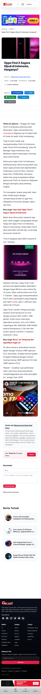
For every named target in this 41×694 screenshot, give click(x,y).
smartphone (8, 133)
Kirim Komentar (9, 486)
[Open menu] (23, 4)
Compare (30, 633)
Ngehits (17, 636)
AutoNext (17, 639)
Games (17, 645)
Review (17, 630)
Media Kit (17, 671)
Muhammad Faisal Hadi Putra (20, 77)
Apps (16, 642)
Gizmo (16, 628)
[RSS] (23, 618)
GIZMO (11, 29)
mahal (14, 302)
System (29, 4)
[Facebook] (7, 618)
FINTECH (4, 639)
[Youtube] (19, 618)
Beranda (4, 29)
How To (17, 633)
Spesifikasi (31, 636)
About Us (4, 671)
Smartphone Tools (33, 628)
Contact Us (11, 671)
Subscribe (20, 662)
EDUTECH (4, 636)
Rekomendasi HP (32, 630)
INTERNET (4, 645)
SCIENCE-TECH (6, 642)
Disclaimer (24, 671)
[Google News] (3, 618)
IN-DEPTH (4, 633)
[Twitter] (15, 618)
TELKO (3, 630)
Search (30, 639)
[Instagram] (11, 618)
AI (2, 628)
